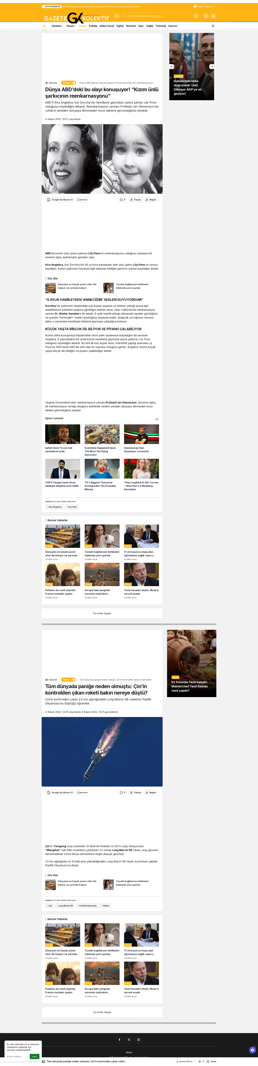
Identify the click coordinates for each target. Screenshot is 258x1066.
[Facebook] (119, 1039)
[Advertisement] (102, 57)
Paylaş (213, 1061)
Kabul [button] (34, 1057)
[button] (213, 16)
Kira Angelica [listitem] (54, 507)
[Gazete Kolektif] (76, 18)
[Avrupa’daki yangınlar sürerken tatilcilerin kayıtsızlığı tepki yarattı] (102, 581)
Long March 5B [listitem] (65, 905)
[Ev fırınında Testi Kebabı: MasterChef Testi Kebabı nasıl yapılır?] (191, 663)
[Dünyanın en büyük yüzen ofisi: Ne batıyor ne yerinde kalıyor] (73, 288)
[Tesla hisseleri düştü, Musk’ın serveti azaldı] (141, 581)
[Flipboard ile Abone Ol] (82, 199)
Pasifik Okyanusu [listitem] (87, 905)
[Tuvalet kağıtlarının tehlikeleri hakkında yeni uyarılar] (131, 288)
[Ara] (196, 15)
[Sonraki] (211, 66)
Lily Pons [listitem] (72, 507)
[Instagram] (138, 1039)
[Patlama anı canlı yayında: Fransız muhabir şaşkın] (62, 581)
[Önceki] (171, 66)
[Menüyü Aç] (117, 16)
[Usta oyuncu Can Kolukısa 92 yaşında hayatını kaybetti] (191, 66)
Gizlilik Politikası (14, 1056)
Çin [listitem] (49, 905)
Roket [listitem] (105, 905)
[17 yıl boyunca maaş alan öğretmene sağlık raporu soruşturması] (141, 542)
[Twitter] (129, 1039)
